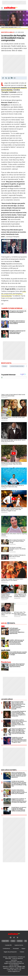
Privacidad (16, 948)
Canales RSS (8, 945)
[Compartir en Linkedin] (12, 78)
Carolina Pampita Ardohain (17, 366)
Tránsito (22, 952)
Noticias (20, 941)
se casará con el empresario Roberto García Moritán (14, 87)
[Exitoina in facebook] (14, 937)
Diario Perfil (5, 941)
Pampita (4, 366)
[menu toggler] (2, 8)
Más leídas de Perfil (9, 770)
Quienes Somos (19, 945)
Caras (13, 941)
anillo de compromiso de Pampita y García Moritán (13, 293)
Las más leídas (7, 699)
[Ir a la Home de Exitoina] (11, 8)
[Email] (14, 78)
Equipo (23, 948)
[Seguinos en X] (17, 937)
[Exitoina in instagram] (10, 937)
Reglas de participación (10, 952)
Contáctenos (6, 948)
